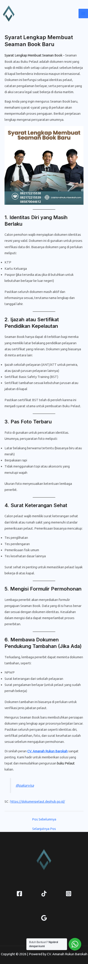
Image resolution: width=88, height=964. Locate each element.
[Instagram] (68, 893)
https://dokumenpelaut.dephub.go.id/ (37, 801)
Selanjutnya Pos (44, 829)
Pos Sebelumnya (44, 819)
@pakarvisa (25, 785)
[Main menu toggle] (83, 13)
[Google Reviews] (44, 918)
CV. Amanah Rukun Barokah (47, 751)
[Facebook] (19, 893)
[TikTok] (44, 893)
